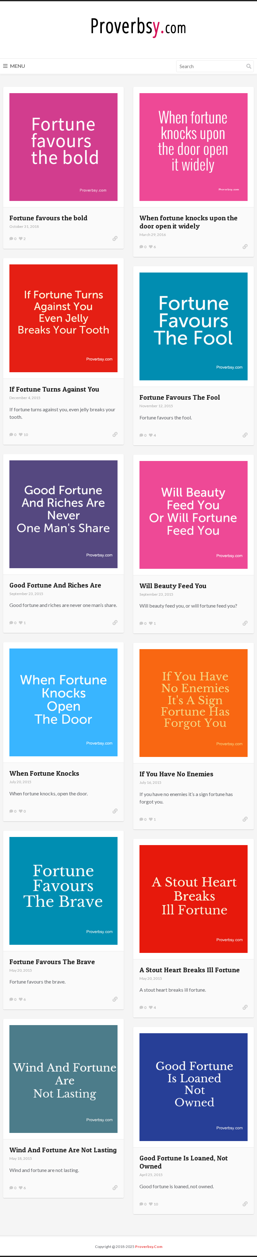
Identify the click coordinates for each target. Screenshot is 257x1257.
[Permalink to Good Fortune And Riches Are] (115, 622)
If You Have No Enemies (176, 774)
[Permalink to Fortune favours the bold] (115, 238)
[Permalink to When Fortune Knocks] (115, 811)
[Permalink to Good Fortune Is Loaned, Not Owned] (245, 1204)
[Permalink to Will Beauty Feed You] (245, 623)
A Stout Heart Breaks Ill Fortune (189, 970)
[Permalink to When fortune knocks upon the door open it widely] (245, 247)
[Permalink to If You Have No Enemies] (245, 819)
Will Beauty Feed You (173, 586)
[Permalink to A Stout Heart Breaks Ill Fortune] (245, 1007)
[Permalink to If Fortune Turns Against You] (115, 434)
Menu (17, 66)
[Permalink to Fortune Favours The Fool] (245, 435)
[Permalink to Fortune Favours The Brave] (115, 999)
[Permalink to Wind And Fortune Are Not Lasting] (115, 1188)
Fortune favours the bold (48, 218)
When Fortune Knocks (44, 773)
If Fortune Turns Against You (54, 389)
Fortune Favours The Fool (179, 397)
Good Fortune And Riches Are (55, 585)
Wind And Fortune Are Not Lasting (63, 1150)
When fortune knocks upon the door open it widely (188, 222)
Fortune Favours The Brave (52, 962)
